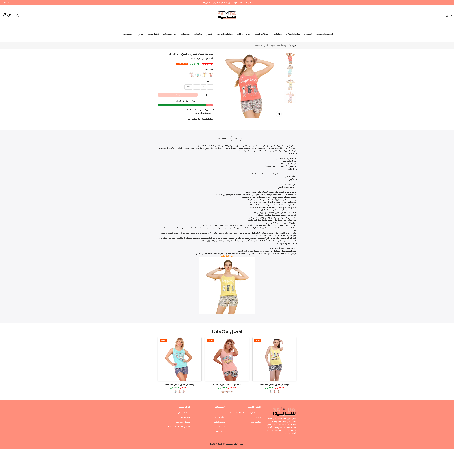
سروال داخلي (243, 34)
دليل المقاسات (207, 119)
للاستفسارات (194, 119)
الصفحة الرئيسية (324, 34)
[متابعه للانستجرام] (447, 15)
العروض (308, 34)
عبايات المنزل (293, 34)
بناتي (140, 34)
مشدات (198, 34)
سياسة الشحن (219, 422)
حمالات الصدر (261, 34)
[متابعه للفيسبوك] (451, 15)
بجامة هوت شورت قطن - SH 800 (274, 384)
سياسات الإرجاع (218, 426)
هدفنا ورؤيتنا (220, 417)
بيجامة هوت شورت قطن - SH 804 (179, 384)
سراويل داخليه (184, 417)
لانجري (209, 34)
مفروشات (127, 34)
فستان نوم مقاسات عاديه (179, 426)
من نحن (222, 413)
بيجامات (278, 34)
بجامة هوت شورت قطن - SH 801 (227, 384)
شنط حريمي (153, 34)
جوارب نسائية (170, 34)
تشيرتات (185, 34)
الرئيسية (292, 45)
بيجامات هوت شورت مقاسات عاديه (245, 413)
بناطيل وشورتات (225, 34)
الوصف (236, 138)
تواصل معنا (220, 431)
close (448, 3)
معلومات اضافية (221, 138)
